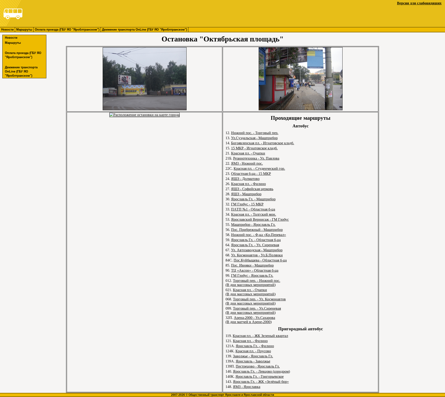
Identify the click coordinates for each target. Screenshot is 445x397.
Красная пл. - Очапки (248, 153)
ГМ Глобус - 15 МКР (247, 204)
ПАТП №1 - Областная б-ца (253, 209)
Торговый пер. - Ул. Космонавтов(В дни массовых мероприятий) (256, 301)
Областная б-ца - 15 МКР (251, 174)
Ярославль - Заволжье (253, 361)
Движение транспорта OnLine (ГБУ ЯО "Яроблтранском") (144, 29)
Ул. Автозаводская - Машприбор (257, 250)
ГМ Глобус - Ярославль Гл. (252, 275)
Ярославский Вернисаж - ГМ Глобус (260, 219)
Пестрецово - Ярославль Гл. (258, 366)
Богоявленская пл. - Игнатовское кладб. (262, 143)
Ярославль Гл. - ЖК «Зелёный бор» (261, 382)
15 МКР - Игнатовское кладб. (254, 148)
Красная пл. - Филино (248, 184)
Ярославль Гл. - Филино (255, 346)
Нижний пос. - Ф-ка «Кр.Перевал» (258, 235)
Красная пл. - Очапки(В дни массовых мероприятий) (251, 292)
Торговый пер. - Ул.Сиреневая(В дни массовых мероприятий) (253, 310)
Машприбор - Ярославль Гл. (253, 225)
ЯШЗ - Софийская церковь (252, 189)
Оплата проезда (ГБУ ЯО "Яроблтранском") (67, 29)
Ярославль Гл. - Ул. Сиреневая (255, 245)
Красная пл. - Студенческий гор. (259, 168)
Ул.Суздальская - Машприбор (254, 138)
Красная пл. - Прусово (253, 351)
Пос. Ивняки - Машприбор (252, 265)
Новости (7, 29)
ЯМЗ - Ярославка (246, 387)
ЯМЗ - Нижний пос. (247, 163)
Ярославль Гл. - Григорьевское (259, 376)
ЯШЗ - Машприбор (246, 194)
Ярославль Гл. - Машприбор (253, 199)
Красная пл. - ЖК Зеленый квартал (260, 336)
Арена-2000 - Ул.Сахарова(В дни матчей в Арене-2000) (250, 320)
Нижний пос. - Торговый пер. (254, 133)
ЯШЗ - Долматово (245, 179)
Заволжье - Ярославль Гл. (253, 356)
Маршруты (24, 29)
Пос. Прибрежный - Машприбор (257, 230)
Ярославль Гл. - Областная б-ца (256, 240)
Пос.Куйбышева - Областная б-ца (260, 260)
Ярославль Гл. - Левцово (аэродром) (261, 371)
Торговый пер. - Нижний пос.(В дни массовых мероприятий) (253, 283)
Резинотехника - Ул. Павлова (256, 158)
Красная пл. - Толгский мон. (253, 214)
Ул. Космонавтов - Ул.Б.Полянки (257, 255)
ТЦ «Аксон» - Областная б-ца (254, 270)
